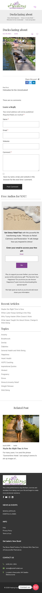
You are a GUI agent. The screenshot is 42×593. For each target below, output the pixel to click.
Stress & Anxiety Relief (27, 18)
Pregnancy (5, 374)
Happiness (5, 354)
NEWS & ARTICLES (9, 511)
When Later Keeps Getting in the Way (16, 313)
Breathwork (5, 339)
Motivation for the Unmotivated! (15, 20)
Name (6, 119)
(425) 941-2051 (11, 564)
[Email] (36, 587)
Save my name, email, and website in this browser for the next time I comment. (19, 178)
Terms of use (7, 534)
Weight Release (7, 386)
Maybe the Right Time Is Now (12, 309)
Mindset (4, 370)
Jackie (15, 34)
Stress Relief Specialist (13, 18)
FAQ (4, 528)
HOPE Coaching (7, 362)
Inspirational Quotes (8, 366)
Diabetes (4, 346)
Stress (3, 378)
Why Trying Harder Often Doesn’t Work (16, 316)
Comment (7, 152)
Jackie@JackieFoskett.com (14, 568)
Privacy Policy (7, 531)
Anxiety (4, 335)
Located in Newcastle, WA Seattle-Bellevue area (17, 573)
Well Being (5, 390)
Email (5, 130)
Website (6, 141)
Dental (3, 343)
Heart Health (6, 358)
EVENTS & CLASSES (9, 514)
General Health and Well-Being (13, 350)
